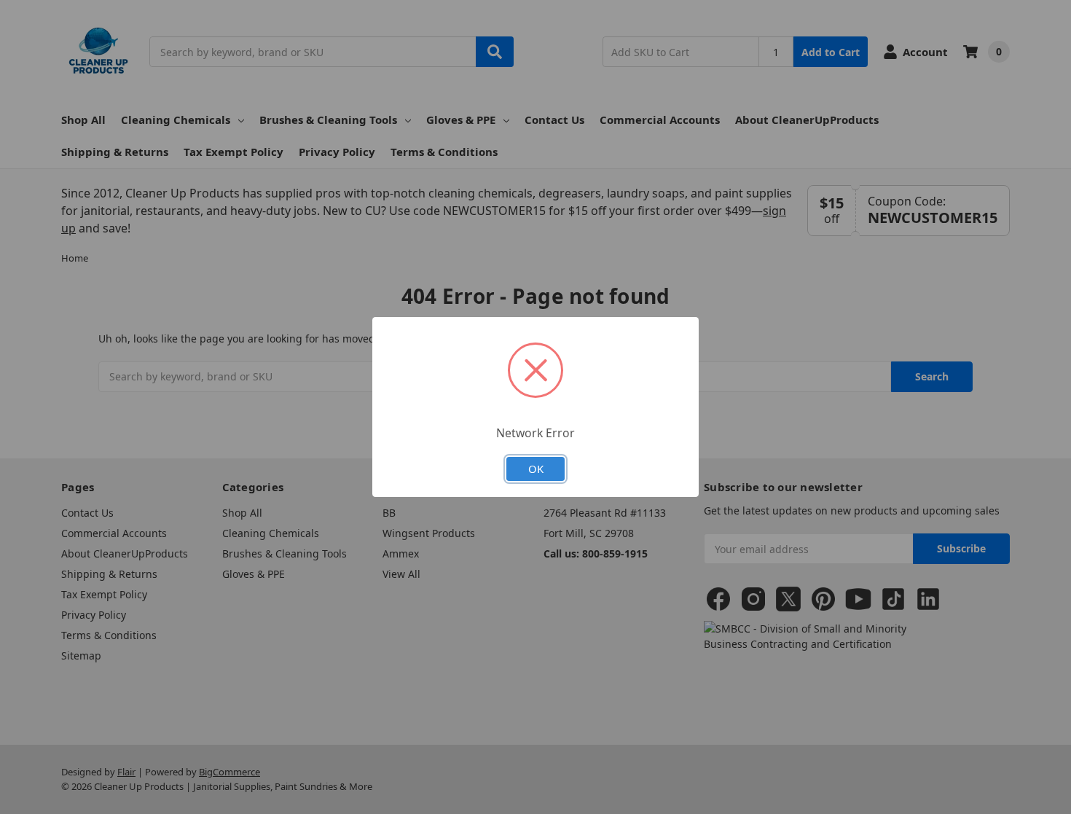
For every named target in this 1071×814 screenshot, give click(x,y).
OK (536, 468)
